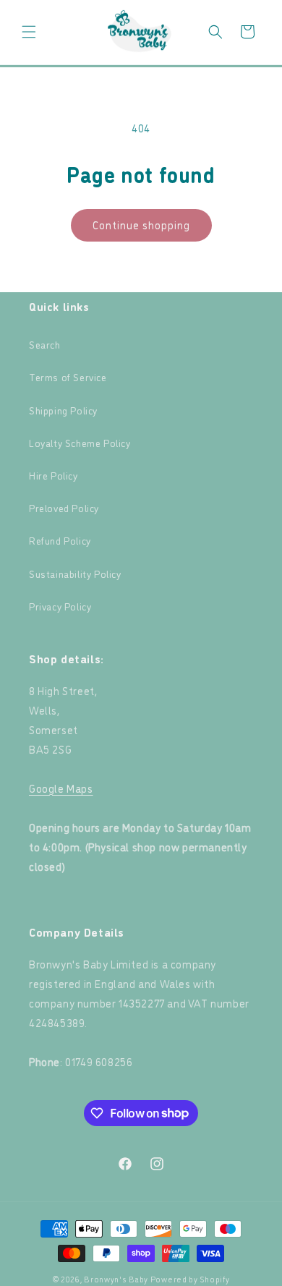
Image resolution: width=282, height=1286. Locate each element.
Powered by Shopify (190, 1279)
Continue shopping (141, 224)
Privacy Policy (60, 606)
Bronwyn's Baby (116, 1279)
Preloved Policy (64, 507)
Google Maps (61, 788)
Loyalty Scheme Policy (80, 442)
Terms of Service (68, 376)
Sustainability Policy (75, 573)
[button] (29, 32)
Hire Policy (53, 475)
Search (45, 344)
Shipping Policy (63, 410)
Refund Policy (60, 540)
